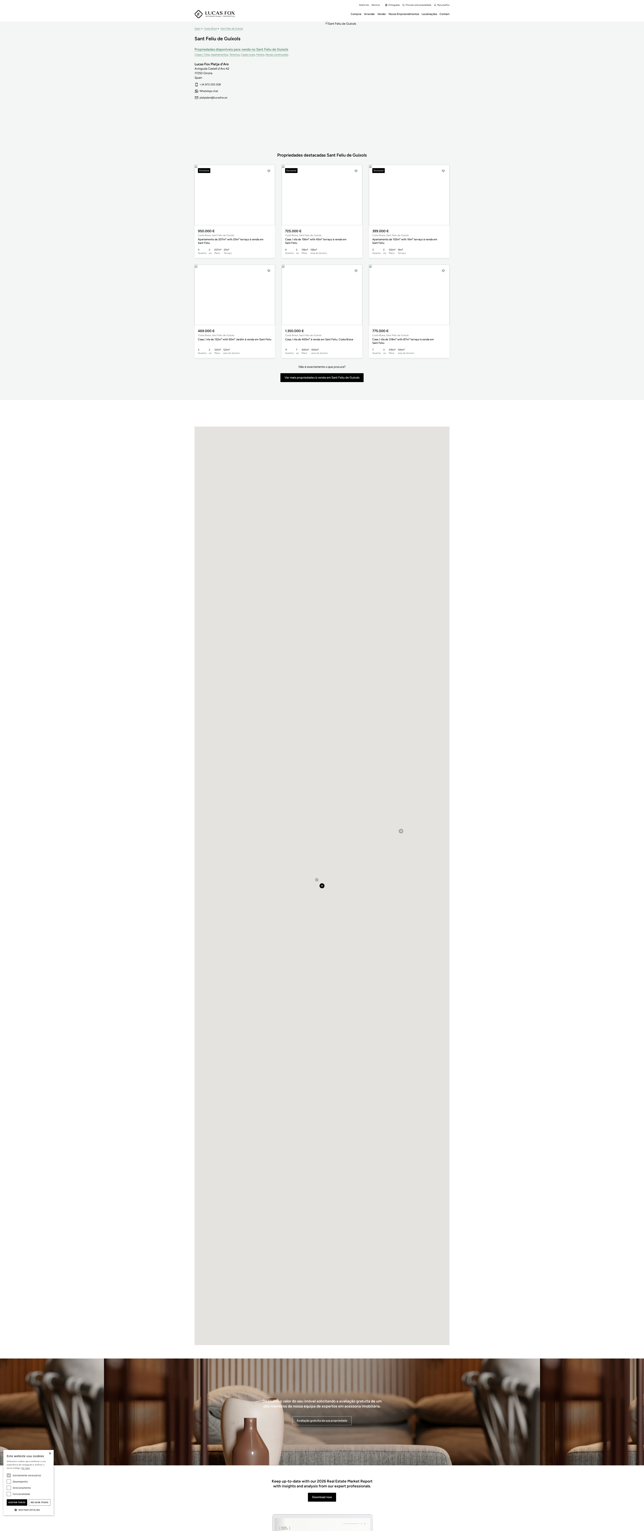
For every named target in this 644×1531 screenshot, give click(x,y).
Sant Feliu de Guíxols (232, 28)
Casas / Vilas (202, 54)
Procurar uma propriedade (418, 5)
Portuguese (394, 5)
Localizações (429, 14)
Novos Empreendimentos (404, 14)
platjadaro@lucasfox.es (213, 97)
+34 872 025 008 (210, 84)
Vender (381, 14)
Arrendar (369, 14)
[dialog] (28, 1482)
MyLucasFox (443, 5)
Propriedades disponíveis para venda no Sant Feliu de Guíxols (241, 49)
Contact (444, 14)
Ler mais (25, 1468)
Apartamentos (219, 54)
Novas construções (276, 54)
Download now (322, 1497)
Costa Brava (210, 28)
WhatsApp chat (209, 91)
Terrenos (234, 54)
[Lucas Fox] (215, 14)
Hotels (260, 54)
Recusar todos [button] (39, 1502)
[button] (201, 195)
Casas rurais (248, 54)
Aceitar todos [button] (16, 1502)
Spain (197, 28)
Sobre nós (364, 5)
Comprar (356, 14)
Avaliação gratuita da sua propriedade (322, 1420)
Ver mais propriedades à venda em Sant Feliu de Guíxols (322, 377)
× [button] (50, 1453)
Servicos (375, 5)
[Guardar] (269, 171)
